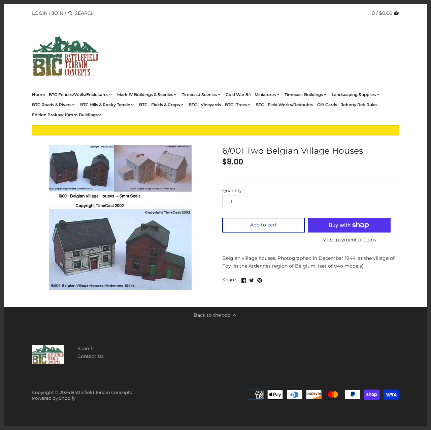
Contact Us (90, 356)
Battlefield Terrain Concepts (101, 392)
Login (39, 13)
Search (85, 348)
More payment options (349, 239)
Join (57, 13)
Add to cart (263, 225)
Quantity (232, 190)
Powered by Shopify (53, 398)
